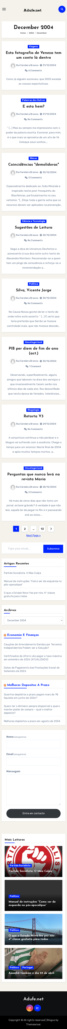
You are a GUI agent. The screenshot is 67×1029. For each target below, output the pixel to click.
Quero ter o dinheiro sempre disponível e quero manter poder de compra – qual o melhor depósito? (32, 709)
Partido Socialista (20, 865)
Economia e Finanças (23, 635)
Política (33, 284)
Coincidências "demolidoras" (33, 165)
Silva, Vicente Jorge (33, 290)
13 (42, 529)
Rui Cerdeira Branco (27, 65)
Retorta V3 (33, 416)
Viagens (33, 46)
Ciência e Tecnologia (33, 221)
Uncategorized (33, 342)
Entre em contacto (34, 813)
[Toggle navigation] (4, 9)
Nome (16, 736)
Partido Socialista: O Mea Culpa (22, 573)
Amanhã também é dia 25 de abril (31, 973)
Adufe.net (32, 10)
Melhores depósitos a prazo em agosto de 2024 (32, 721)
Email (16, 754)
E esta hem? (33, 106)
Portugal (27, 967)
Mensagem (13, 771)
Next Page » (33, 535)
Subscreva (53, 548)
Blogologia (33, 410)
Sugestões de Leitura (33, 228)
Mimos (33, 158)
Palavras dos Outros (33, 100)
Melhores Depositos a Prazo (28, 685)
